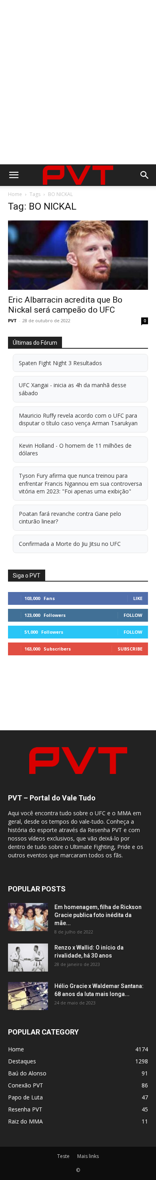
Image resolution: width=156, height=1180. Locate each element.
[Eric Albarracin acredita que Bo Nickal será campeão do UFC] (78, 255)
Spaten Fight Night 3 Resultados (60, 363)
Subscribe (130, 649)
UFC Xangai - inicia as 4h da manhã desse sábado (72, 389)
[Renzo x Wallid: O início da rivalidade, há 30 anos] (28, 958)
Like (137, 598)
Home (15, 194)
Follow (133, 615)
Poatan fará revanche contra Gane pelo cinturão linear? (70, 517)
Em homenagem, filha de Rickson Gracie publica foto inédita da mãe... (98, 915)
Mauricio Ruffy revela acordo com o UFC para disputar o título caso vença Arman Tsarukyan (78, 419)
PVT (12, 320)
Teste (63, 1156)
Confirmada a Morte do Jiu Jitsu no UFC (70, 544)
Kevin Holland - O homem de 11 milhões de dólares (75, 449)
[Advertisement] (78, 82)
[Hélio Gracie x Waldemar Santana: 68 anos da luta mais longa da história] (28, 996)
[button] (13, 175)
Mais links (88, 1156)
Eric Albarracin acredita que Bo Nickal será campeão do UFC (65, 305)
